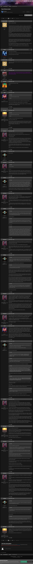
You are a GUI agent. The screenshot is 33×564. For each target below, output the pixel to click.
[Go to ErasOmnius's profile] (4, 135)
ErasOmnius (4, 162)
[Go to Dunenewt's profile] (4, 85)
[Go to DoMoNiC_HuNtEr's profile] (4, 25)
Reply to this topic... (8, 548)
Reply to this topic (28, 15)
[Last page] (14, 18)
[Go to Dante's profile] (4, 74)
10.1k (5, 89)
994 (4, 139)
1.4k (4, 118)
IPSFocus (15, 556)
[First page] (1, 18)
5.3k (5, 334)
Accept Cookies (24, 561)
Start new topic (21, 15)
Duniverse (11, 12)
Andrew (5, 11)
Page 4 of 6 (17, 18)
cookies (5, 561)
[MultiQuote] (9, 48)
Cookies (21, 556)
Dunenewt (4, 81)
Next (12, 18)
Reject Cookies (30, 561)
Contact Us (18, 556)
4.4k (5, 159)
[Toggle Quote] (9, 112)
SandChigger (4, 110)
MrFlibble (4, 151)
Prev (3, 18)
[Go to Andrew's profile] (2, 12)
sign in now (18, 544)
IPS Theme (12, 556)
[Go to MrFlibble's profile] (4, 155)
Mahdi (5, 92)
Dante (4, 70)
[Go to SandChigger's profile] (4, 114)
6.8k (5, 78)
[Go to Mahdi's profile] (4, 96)
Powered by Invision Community (16, 557)
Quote (11, 58)
